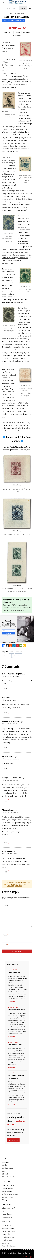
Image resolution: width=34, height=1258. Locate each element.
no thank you (8, 635)
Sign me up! (8, 633)
